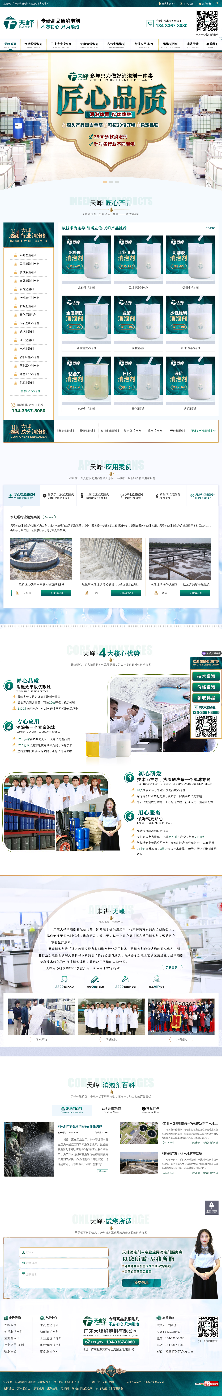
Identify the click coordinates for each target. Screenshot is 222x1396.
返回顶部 (211, 1211)
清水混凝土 (23, 1388)
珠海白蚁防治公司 (82, 1388)
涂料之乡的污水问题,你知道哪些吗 (41, 584)
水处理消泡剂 (49, 1325)
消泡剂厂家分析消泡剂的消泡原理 (80, 1126)
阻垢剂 (65, 1388)
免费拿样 (206, 3)
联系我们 (10, 1351)
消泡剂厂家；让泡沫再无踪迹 (182, 1153)
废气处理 (52, 1388)
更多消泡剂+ (49, 1351)
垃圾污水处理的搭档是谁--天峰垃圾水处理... (111, 584)
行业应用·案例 (14, 1344)
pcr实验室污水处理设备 (109, 1388)
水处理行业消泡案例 (25, 517)
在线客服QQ (168, 3)
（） (66, 1381)
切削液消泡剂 (49, 1331)
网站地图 (188, 3)
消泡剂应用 (12, 1338)
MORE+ (210, 227)
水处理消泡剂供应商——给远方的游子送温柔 (180, 584)
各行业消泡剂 (13, 1331)
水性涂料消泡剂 (51, 1344)
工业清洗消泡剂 (51, 1338)
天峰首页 (10, 1325)
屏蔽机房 (38, 1388)
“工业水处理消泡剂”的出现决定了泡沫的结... (190, 1123)
